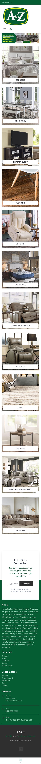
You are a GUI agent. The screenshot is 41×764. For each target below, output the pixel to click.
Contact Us (6, 2)
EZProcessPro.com (24, 740)
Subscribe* (26, 584)
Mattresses (6, 681)
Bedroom (5, 656)
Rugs (3, 683)
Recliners (5, 663)
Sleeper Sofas (7, 666)
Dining (4, 658)
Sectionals (6, 661)
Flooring (5, 685)
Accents (5, 676)
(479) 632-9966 (12, 711)
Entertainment (7, 678)
